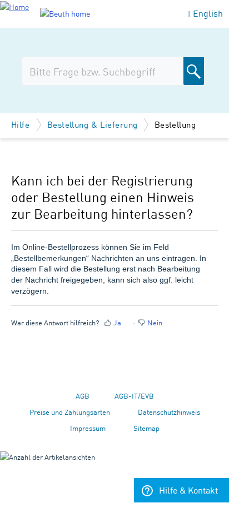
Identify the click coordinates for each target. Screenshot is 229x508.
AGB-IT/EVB (134, 395)
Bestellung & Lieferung (92, 124)
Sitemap (146, 428)
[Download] (94, 245)
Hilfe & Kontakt (188, 490)
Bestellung (175, 124)
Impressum (88, 428)
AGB (82, 395)
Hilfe (21, 124)
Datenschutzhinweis (169, 411)
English (208, 13)
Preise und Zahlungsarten (69, 411)
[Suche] (193, 71)
